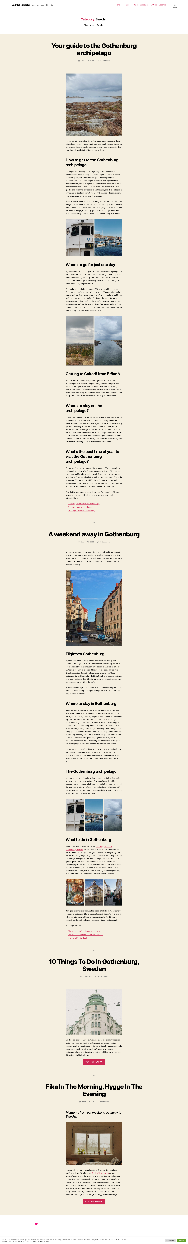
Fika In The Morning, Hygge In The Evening (94, 1090)
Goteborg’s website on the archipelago (83, 503)
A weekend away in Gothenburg (94, 534)
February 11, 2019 (88, 1102)
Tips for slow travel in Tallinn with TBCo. (85, 934)
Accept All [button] (181, 1240)
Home (117, 5)
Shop (136, 5)
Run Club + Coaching (158, 5)
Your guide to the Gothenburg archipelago (94, 49)
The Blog (125, 5)
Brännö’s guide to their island (80, 507)
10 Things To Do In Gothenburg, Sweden (94, 965)
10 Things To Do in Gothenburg (81, 510)
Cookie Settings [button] (170, 1240)
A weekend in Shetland (77, 938)
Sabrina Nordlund (21, 5)
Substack (143, 5)
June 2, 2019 (88, 976)
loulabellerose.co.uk (100, 1173)
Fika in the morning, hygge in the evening (85, 931)
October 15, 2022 (87, 61)
